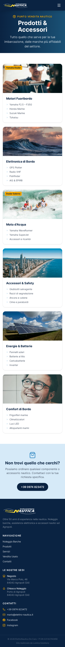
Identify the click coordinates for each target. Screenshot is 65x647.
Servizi (6, 551)
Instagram (12, 625)
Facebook (12, 619)
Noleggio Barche (12, 541)
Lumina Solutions (41, 643)
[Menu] (59, 5)
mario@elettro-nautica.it (20, 614)
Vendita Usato (10, 556)
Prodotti (7, 546)
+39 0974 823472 (32, 487)
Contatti (7, 561)
